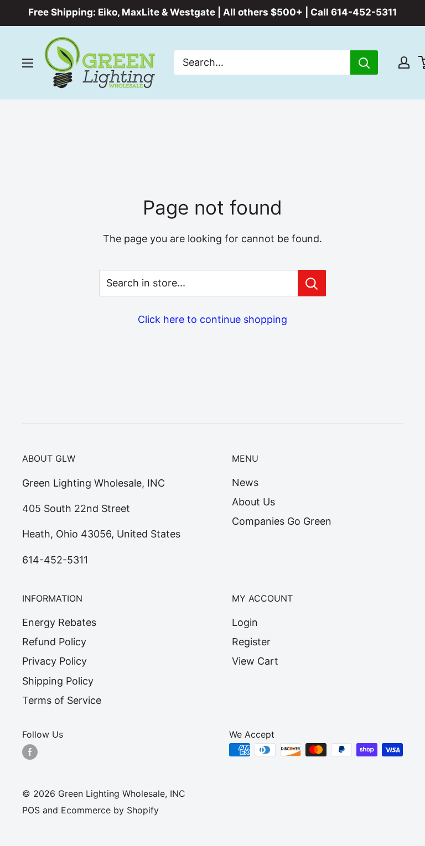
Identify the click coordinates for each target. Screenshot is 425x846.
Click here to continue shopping (212, 319)
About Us (253, 502)
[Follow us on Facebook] (30, 751)
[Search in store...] (312, 283)
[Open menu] (27, 63)
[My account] (404, 62)
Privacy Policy (54, 661)
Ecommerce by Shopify (110, 810)
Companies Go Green (281, 521)
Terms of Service (61, 700)
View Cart (255, 661)
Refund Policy (54, 641)
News (245, 482)
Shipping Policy (58, 681)
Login (245, 622)
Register (251, 641)
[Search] (364, 62)
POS (31, 810)
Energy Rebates (59, 622)
